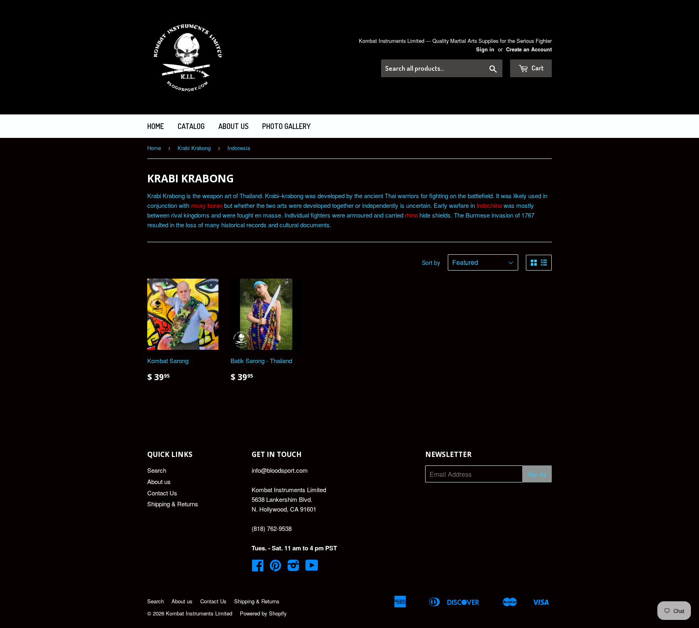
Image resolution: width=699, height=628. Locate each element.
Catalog (191, 126)
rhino (411, 215)
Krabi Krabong (194, 148)
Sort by (431, 262)
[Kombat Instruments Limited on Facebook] (258, 567)
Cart (537, 67)
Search (156, 470)
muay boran (206, 205)
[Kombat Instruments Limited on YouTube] (311, 567)
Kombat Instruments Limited (199, 613)
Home (155, 126)
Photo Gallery (286, 126)
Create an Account (529, 49)
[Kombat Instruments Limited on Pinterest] (275, 567)
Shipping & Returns (172, 503)
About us (233, 126)
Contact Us (162, 492)
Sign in (485, 49)
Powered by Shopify (263, 613)
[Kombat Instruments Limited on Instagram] (293, 567)
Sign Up (536, 474)
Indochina (489, 205)
